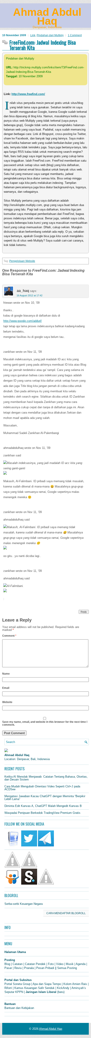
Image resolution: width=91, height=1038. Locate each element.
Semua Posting (67, 968)
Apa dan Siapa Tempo (47, 984)
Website (7, 702)
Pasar (8, 968)
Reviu (18, 968)
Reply (84, 611)
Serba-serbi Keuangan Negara (23, 903)
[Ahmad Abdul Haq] (6, 751)
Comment (9, 635)
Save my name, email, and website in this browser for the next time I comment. (44, 723)
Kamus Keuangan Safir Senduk (34, 988)
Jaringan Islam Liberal (41, 992)
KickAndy (63, 988)
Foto (51, 964)
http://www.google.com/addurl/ (22, 321)
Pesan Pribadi (45, 968)
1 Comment (75, 35)
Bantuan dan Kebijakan (19, 1008)
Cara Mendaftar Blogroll (66, 913)
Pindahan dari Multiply (50, 35)
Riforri (8, 988)
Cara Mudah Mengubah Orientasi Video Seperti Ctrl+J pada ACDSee (42, 788)
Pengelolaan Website (22, 261)
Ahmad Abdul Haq (47, 16)
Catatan (18, 964)
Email (5, 687)
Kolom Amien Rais (75, 984)
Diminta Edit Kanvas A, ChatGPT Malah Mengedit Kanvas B (43, 806)
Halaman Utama (15, 952)
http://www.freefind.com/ (28, 94)
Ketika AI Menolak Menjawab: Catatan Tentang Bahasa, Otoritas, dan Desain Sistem (46, 778)
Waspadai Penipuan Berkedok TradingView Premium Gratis (42, 812)
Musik (70, 964)
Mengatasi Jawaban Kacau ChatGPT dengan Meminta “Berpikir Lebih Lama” (44, 797)
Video (59, 964)
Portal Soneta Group (17, 984)
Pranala (29, 968)
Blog (7, 964)
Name (6, 673)
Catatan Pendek (35, 964)
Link (32, 35)
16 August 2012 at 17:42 (29, 295)
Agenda (80, 964)
